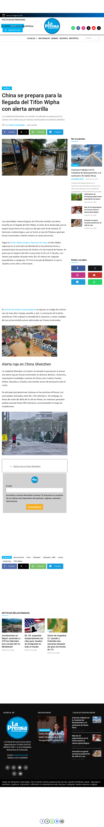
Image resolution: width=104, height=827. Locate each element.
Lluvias (60, 557)
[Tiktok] (99, 28)
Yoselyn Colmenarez (16, 125)
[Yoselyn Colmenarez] (3, 125)
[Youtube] (94, 28)
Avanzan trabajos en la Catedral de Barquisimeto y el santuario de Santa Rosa (86, 172)
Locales (75, 165)
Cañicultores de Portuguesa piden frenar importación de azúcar (93, 196)
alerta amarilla (18, 557)
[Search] (99, 38)
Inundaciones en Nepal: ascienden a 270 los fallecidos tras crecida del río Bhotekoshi (11, 641)
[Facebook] (78, 28)
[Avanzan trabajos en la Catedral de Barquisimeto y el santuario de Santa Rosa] (86, 155)
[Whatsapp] (73, 28)
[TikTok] (25, 767)
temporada (7, 561)
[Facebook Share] (42, 821)
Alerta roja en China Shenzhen (26, 466)
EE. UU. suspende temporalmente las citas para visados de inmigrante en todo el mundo (34, 641)
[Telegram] (78, 282)
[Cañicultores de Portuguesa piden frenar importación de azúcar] (76, 197)
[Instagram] (83, 28)
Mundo (7, 88)
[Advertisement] (52, 64)
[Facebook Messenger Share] (56, 821)
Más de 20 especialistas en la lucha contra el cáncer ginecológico (92, 209)
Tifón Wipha (18, 561)
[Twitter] (88, 28)
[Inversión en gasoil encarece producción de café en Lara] (76, 223)
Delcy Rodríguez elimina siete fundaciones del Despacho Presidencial (51, 737)
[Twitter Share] (47, 821)
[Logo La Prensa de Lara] (52, 26)
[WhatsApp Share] (52, 821)
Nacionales (45, 730)
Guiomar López (77, 179)
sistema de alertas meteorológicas (20, 309)
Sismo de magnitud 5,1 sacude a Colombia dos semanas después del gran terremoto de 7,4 (56, 642)
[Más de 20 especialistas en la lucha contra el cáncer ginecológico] (76, 210)
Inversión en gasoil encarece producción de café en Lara (92, 222)
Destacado (36, 557)
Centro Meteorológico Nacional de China (28, 242)
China (28, 557)
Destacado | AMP (49, 557)
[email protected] (21, 755)
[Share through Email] (61, 821)
